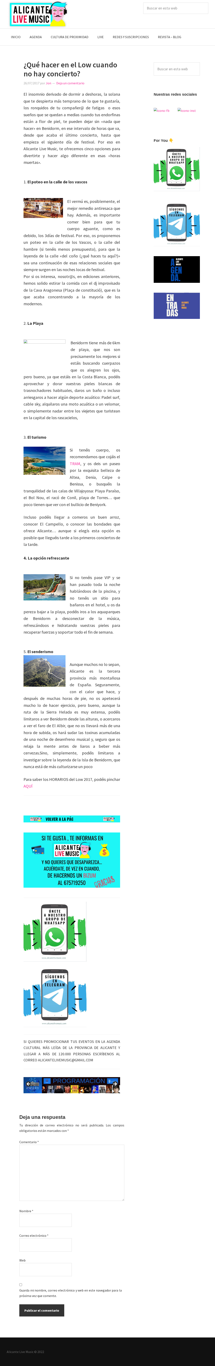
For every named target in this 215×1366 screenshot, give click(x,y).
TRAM (75, 463)
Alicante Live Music (38, 14)
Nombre (26, 1211)
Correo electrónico (34, 1235)
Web (22, 1260)
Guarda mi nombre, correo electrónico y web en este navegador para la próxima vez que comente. (70, 1293)
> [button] (115, 1084)
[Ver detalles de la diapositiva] (57, 1085)
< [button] (29, 1084)
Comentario (29, 1142)
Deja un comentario (70, 83)
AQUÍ (28, 786)
